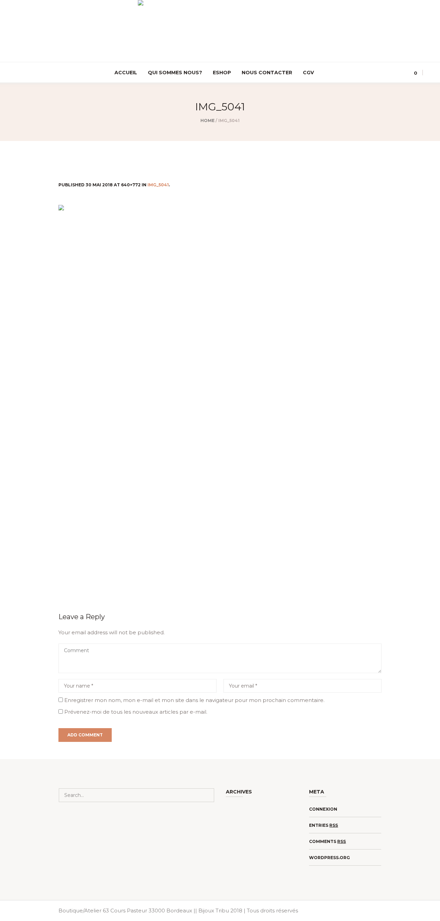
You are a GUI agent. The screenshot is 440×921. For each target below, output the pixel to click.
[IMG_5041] (220, 400)
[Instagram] (10, 72)
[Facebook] (20, 72)
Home (207, 120)
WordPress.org (329, 857)
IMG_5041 (158, 184)
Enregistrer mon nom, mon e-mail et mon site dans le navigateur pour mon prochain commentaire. (194, 700)
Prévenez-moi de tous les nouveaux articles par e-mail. (135, 712)
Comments (327, 841)
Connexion (323, 809)
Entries (323, 825)
